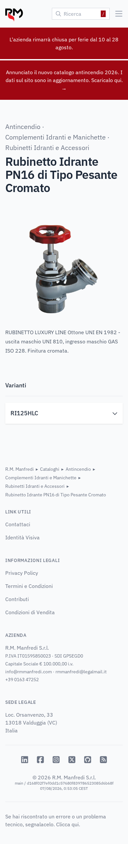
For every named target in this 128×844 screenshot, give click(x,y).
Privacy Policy (21, 573)
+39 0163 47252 (22, 679)
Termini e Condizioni (29, 586)
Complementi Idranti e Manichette (55, 137)
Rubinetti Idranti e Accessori (47, 147)
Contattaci (17, 524)
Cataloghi (49, 469)
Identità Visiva (22, 537)
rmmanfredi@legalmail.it (81, 672)
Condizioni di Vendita (30, 612)
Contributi (17, 599)
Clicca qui (67, 824)
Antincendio (22, 126)
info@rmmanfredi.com (28, 672)
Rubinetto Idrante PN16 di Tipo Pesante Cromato (55, 495)
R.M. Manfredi (19, 469)
